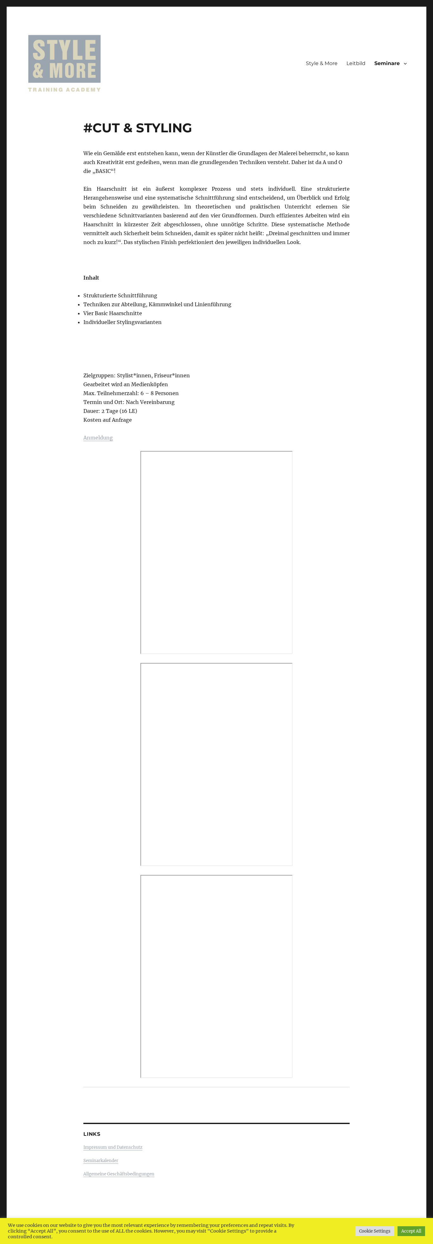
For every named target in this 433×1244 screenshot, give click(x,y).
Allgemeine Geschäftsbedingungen (118, 1174)
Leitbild (355, 63)
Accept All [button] (411, 1231)
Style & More (322, 63)
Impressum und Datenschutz (112, 1147)
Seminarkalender (100, 1160)
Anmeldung (98, 437)
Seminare (387, 63)
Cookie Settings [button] (375, 1231)
